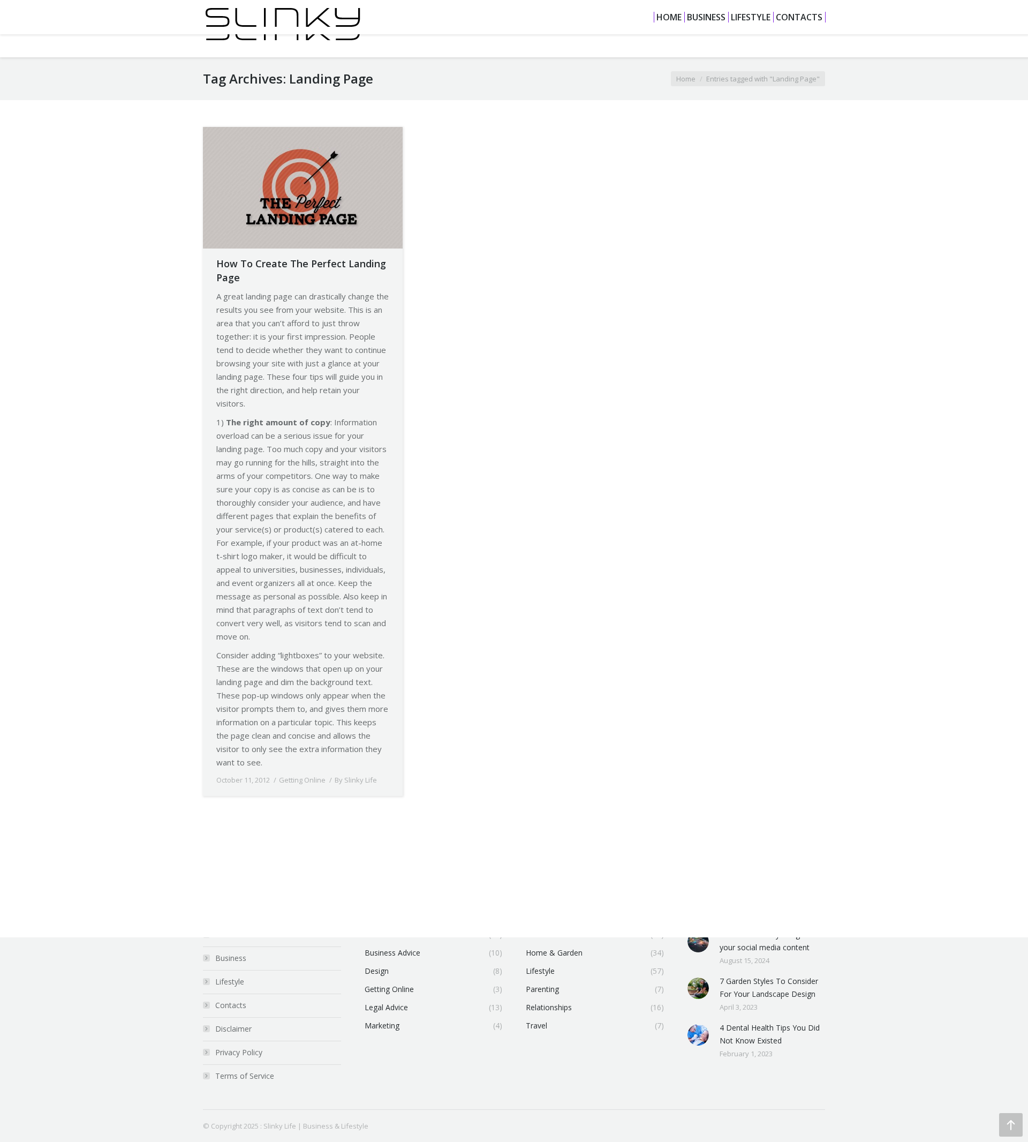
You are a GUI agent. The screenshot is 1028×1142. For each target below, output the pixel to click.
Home (686, 79)
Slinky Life (279, 1126)
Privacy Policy (238, 1052)
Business (230, 958)
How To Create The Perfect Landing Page (301, 270)
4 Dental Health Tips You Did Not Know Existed (770, 1034)
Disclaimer (233, 1029)
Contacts (230, 1005)
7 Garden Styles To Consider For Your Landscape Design (769, 987)
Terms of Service (244, 1076)
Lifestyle (229, 981)
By (356, 780)
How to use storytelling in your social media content (765, 940)
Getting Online (302, 780)
